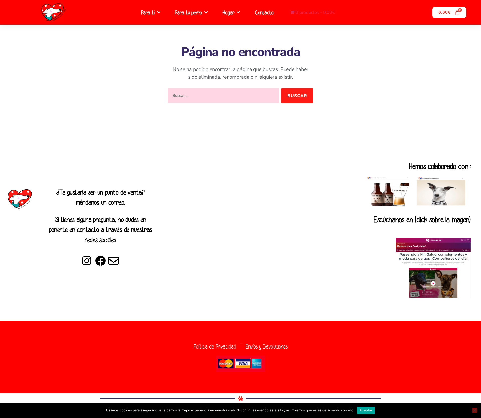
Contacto (264, 12)
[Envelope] (113, 260)
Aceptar (365, 410)
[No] (474, 410)
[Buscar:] (222, 96)
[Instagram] (87, 260)
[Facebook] (100, 260)
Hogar (228, 12)
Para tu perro (188, 12)
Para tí (148, 12)
